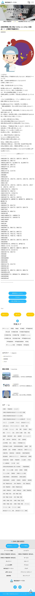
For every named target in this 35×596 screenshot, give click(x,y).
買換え (30, 429)
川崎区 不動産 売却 (7, 500)
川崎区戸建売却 (6, 477)
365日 (18, 463)
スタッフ (5, 422)
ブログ (2, 308)
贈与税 (21, 470)
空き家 (22, 426)
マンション (11, 429)
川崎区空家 (18, 453)
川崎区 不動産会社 (17, 490)
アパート (8, 433)
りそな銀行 (23, 460)
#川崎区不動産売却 (24, 332)
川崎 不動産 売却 (7, 494)
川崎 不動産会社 (26, 483)
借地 (29, 433)
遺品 (15, 436)
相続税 (11, 460)
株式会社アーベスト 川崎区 (21, 510)
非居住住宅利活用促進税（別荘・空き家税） (12, 466)
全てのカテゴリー (8, 356)
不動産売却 (10, 409)
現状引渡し (14, 439)
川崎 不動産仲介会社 (7, 483)
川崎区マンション (27, 449)
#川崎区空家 (14, 332)
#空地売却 (26, 345)
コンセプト (16, 409)
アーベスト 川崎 (6, 507)
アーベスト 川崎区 (16, 507)
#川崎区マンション (26, 335)
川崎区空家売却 (14, 477)
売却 (19, 439)
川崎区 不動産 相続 (7, 504)
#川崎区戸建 (16, 335)
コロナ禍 (13, 463)
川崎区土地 (20, 449)
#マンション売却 (10, 345)
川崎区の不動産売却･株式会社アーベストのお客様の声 (14, 419)
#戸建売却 (19, 345)
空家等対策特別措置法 (18, 446)
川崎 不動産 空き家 (7, 497)
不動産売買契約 (26, 466)
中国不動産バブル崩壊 (7, 446)
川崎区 (4, 409)
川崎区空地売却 (6, 480)
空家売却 (24, 480)
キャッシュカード (27, 436)
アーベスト (27, 504)
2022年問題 (5, 443)
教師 (4, 470)
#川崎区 (22, 329)
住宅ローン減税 (19, 433)
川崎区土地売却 (22, 477)
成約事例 (29, 480)
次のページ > (30, 314)
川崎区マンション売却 (21, 473)
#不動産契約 (10, 342)
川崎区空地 (11, 453)
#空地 (26, 342)
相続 (4, 433)
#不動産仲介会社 (26, 338)
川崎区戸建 (5, 453)
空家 (30, 446)
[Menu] (32, 2)
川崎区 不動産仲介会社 (17, 487)
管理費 (25, 470)
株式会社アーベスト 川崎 (8, 510)
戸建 (17, 429)
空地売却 (18, 480)
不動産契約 (17, 460)
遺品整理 (19, 436)
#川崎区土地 (7, 338)
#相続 (16, 329)
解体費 (26, 446)
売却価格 (14, 449)
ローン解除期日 (6, 463)
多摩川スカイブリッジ (13, 456)
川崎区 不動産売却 (27, 490)
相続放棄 (5, 449)
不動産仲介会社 (23, 456)
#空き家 (8, 332)
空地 (25, 433)
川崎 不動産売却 (6, 487)
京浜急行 (25, 429)
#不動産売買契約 (19, 342)
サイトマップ (26, 575)
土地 (13, 433)
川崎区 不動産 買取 (18, 504)
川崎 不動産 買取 (18, 497)
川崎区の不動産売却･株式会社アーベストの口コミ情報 (14, 412)
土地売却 (13, 480)
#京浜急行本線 (16, 338)
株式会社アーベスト (25, 422)
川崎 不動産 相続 (17, 494)
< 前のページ (5, 314)
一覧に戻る (17, 314)
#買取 (12, 329)
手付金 (29, 460)
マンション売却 (6, 473)
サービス (29, 419)
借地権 (4, 436)
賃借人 (14, 443)
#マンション (6, 329)
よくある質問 (11, 422)
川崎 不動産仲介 (17, 483)
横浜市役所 (10, 436)
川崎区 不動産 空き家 (19, 500)
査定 (27, 426)
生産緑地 (24, 439)
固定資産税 (5, 456)
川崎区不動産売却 (25, 453)
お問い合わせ (5, 426)
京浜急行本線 (5, 460)
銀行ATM (8, 439)
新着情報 (6, 359)
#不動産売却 (29, 329)
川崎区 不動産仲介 (7, 490)
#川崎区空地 (7, 335)
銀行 (4, 439)
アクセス (17, 422)
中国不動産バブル (21, 443)
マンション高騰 (10, 470)
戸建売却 (13, 473)
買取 (20, 429)
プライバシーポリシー (14, 426)
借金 (9, 449)
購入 (10, 443)
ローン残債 (5, 429)
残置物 (30, 456)
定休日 (16, 470)
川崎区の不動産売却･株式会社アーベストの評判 (12, 416)
